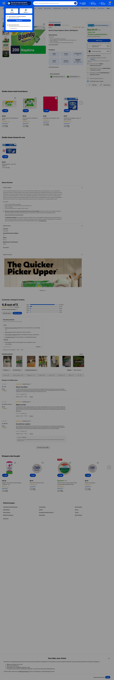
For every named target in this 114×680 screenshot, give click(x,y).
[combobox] (55, 3)
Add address (19, 20)
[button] (92, 3)
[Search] (75, 3)
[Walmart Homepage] (4, 3)
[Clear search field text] (72, 3)
